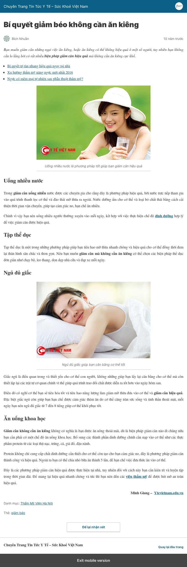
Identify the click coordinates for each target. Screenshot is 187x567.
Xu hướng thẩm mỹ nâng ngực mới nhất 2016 (40, 72)
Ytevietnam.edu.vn (168, 492)
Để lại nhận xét (93, 527)
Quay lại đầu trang (170, 547)
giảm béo (18, 513)
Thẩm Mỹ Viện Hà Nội (37, 503)
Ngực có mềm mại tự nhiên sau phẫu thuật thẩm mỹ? (45, 78)
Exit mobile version (93, 560)
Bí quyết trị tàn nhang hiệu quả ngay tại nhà (38, 65)
